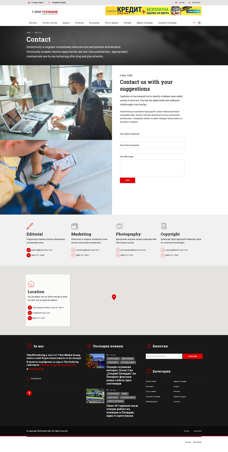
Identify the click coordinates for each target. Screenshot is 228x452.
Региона (79, 22)
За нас (186, 431)
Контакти (197, 431)
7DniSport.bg (47, 364)
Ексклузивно (113, 362)
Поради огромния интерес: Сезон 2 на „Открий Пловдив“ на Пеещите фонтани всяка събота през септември (121, 375)
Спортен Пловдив (167, 22)
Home (29, 33)
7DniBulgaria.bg (66, 364)
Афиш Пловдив (145, 22)
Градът (66, 22)
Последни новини (127, 362)
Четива (127, 22)
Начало (33, 22)
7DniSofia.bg (36, 368)
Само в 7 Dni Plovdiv (115, 401)
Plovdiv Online (49, 22)
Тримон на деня (180, 397)
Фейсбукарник (151, 402)
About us (38, 33)
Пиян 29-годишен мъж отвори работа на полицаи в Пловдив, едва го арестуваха (122, 410)
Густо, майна (111, 22)
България (94, 22)
